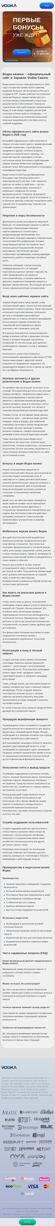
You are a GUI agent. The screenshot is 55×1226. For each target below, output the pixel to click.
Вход (47, 6)
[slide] (11, 60)
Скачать (27, 1222)
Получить (22, 53)
